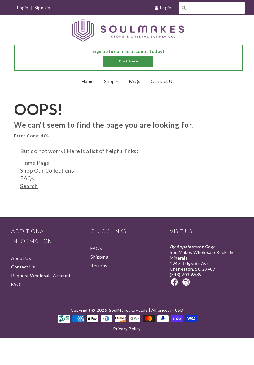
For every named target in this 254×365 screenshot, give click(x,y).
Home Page (35, 162)
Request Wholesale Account (41, 275)
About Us (21, 258)
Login (166, 7)
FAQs (135, 81)
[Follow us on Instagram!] (187, 283)
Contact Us (163, 81)
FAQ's (17, 284)
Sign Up (42, 7)
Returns (98, 265)
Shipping (99, 257)
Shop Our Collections (47, 170)
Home (88, 81)
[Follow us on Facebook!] (175, 283)
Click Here (128, 61)
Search (29, 185)
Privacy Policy (127, 328)
